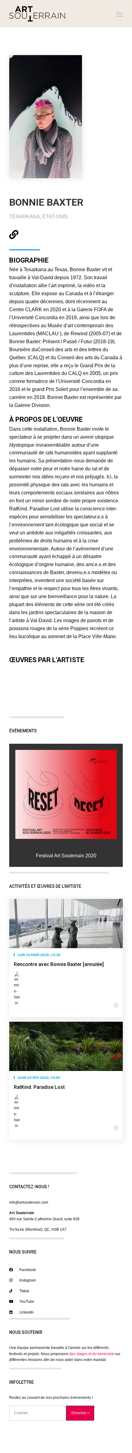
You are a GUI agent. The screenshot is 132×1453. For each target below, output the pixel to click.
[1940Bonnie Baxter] (66, 794)
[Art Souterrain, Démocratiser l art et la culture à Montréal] (37, 14)
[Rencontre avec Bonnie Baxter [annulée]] (66, 923)
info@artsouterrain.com (28, 1202)
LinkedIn (26, 1312)
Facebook (27, 1270)
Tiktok (23, 1291)
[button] (66, 1005)
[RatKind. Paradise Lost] (66, 1046)
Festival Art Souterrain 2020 (66, 855)
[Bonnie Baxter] (18, 989)
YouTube (26, 1301)
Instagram (27, 1280)
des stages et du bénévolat (91, 1354)
